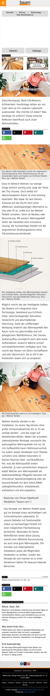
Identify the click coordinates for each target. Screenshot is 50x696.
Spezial (25, 685)
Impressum (17, 671)
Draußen (32, 682)
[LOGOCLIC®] (37, 63)
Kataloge (37, 50)
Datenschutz (27, 671)
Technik (24, 682)
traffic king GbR (29, 692)
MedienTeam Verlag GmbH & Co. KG (31, 690)
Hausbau (11, 682)
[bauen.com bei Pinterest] (28, 663)
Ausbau (18, 682)
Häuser (4, 682)
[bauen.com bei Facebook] (21, 663)
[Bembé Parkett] (12, 63)
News (45, 682)
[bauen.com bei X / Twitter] (25, 663)
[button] (7, 132)
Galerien (13, 50)
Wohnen (39, 682)
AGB (34, 671)
